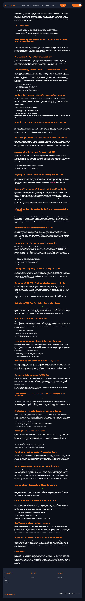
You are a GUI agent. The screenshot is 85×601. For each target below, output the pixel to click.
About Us (47, 5)
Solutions (28, 5)
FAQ (42, 5)
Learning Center (36, 5)
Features (23, 5)
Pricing (52, 5)
